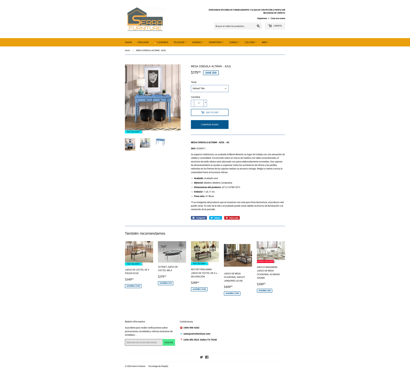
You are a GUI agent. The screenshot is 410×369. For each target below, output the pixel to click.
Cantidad (195, 97)
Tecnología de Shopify (158, 366)
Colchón (250, 42)
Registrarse (262, 18)
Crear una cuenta (278, 18)
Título (194, 82)
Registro (169, 342)
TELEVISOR (179, 42)
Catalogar (143, 42)
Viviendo (197, 42)
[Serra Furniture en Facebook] (207, 357)
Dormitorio (215, 42)
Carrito (277, 25)
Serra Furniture (138, 366)
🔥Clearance (161, 42)
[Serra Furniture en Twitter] (201, 357)
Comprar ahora (209, 124)
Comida (233, 42)
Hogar (128, 42)
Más (264, 42)
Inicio (127, 50)
